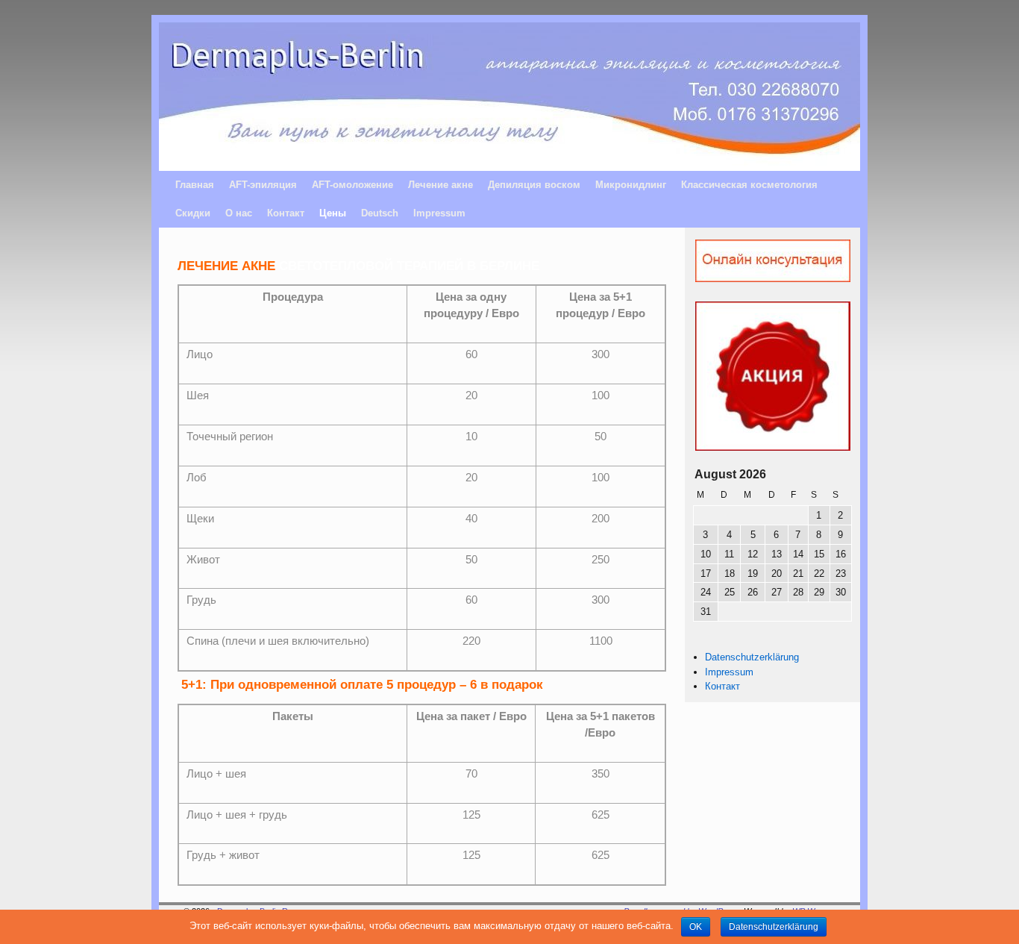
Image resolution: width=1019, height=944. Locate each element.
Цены (332, 213)
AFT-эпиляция (263, 184)
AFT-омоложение (352, 184)
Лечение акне (440, 184)
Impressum (439, 213)
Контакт (285, 213)
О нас (238, 213)
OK (695, 927)
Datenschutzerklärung (752, 657)
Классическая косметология (749, 184)
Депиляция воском (534, 184)
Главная (194, 184)
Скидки (192, 213)
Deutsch (379, 213)
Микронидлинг (630, 184)
